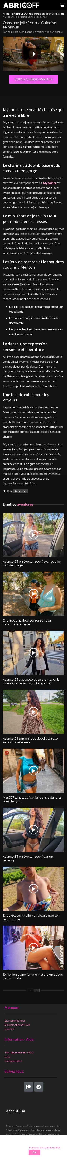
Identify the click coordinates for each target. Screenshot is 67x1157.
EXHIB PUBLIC (19, 13)
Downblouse (58, 13)
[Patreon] (28, 1087)
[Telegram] (38, 1087)
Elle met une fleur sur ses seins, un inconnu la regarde (27, 622)
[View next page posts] (37, 990)
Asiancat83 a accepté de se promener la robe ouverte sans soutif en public (31, 681)
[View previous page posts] (30, 990)
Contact (9, 1029)
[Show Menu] (62, 5)
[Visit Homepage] (21, 5)
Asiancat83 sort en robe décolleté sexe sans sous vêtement (30, 740)
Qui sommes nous (15, 1020)
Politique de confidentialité (44, 1147)
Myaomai (49, 183)
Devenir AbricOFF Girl (17, 1024)
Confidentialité (13, 1060)
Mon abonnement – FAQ (19, 1052)
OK (34, 1152)
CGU (7, 1056)
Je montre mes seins (39, 13)
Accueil (6, 13)
